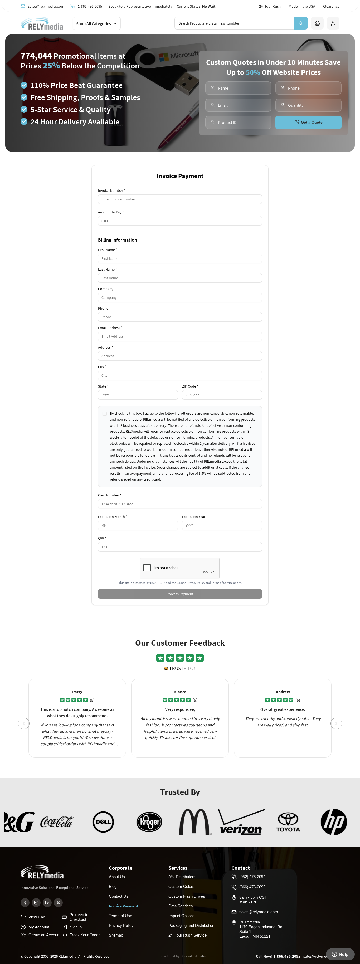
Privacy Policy (196, 583)
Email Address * (110, 328)
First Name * (107, 250)
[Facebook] (25, 902)
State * (103, 386)
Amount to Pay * (111, 212)
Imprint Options (181, 915)
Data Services (180, 906)
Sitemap (116, 935)
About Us (117, 876)
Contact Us (118, 896)
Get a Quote (312, 122)
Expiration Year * (195, 516)
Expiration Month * (112, 516)
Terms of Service (222, 583)
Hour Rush (270, 6)
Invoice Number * (111, 190)
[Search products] (301, 23)
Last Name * (107, 269)
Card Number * (109, 495)
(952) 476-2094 (252, 876)
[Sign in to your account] (333, 23)
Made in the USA (302, 6)
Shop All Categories (93, 23)
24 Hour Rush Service (187, 935)
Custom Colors (181, 886)
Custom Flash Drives (186, 896)
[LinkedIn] (47, 902)
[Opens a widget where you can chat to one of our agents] (340, 954)
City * (102, 367)
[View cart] (317, 23)
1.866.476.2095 (286, 956)
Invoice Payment (123, 906)
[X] (58, 902)
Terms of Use (120, 915)
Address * (105, 347)
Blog (112, 886)
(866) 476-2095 (252, 887)
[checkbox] (105, 414)
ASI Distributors (182, 876)
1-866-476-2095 (90, 6)
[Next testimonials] (336, 723)
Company (105, 289)
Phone (103, 308)
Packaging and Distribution (191, 925)
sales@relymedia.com (46, 6)
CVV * (102, 538)
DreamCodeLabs (193, 956)
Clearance (331, 6)
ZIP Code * (190, 386)
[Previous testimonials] (24, 723)
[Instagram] (36, 902)
